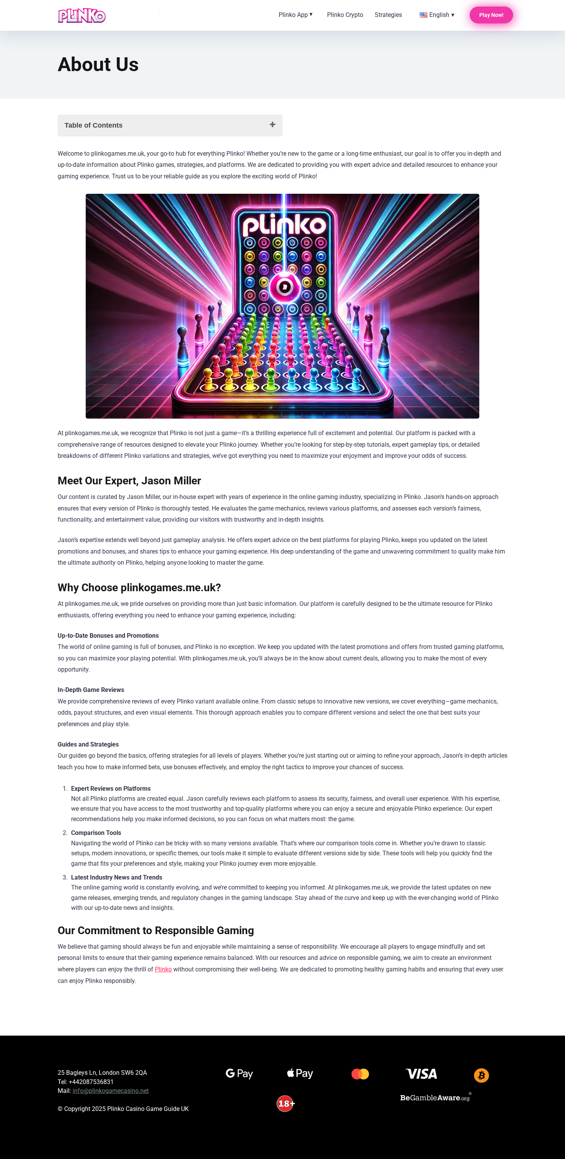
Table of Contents (94, 125)
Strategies (388, 14)
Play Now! (491, 15)
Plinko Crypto (345, 14)
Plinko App (293, 14)
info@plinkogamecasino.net (111, 1090)
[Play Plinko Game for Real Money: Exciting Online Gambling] (82, 15)
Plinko (163, 969)
